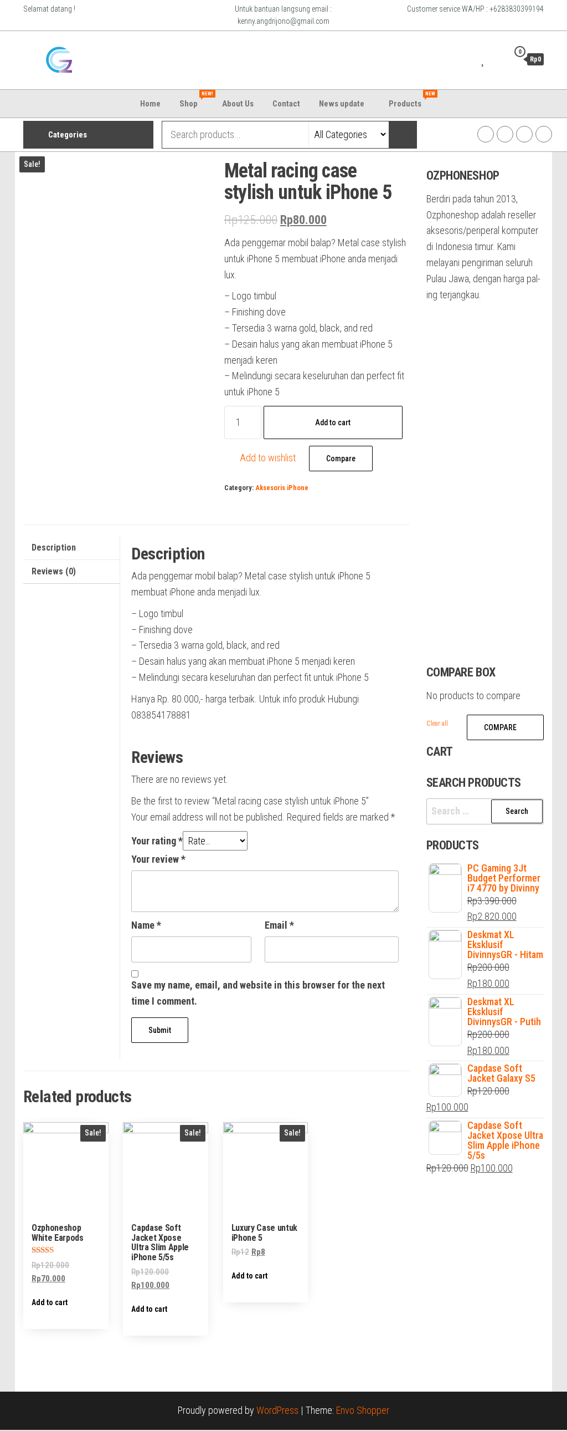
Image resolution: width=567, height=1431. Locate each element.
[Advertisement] (232, 56)
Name (146, 925)
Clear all (437, 723)
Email (279, 925)
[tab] (71, 548)
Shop (195, 100)
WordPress (277, 1410)
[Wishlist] (483, 58)
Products (412, 100)
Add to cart (332, 422)
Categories (67, 135)
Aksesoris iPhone (281, 487)
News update (341, 104)
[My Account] (497, 58)
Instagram (485, 134)
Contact (286, 104)
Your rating (157, 841)
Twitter (505, 134)
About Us (238, 104)
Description (54, 547)
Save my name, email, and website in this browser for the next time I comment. (258, 993)
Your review (158, 859)
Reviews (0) (54, 571)
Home (150, 104)
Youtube (524, 134)
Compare (340, 458)
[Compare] (470, 58)
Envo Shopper (362, 1410)
